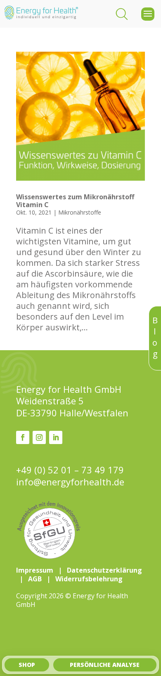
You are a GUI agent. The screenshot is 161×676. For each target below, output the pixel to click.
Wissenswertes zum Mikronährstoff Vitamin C (75, 200)
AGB (35, 578)
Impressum (34, 570)
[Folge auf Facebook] (22, 437)
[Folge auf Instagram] (39, 437)
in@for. (70, 482)
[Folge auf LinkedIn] (55, 437)
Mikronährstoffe (79, 212)
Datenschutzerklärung (104, 570)
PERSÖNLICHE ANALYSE (105, 665)
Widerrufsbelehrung (89, 578)
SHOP (27, 665)
